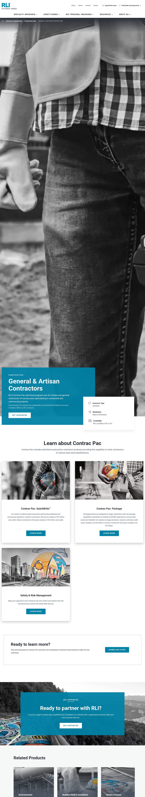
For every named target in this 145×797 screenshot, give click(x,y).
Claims (73, 5)
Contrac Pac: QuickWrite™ (36, 502)
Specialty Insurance (14, 21)
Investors (88, 5)
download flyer (117, 650)
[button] (130, 5)
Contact (95, 5)
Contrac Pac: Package (109, 502)
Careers (80, 5)
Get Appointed (19, 415)
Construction (30, 21)
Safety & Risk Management (36, 584)
